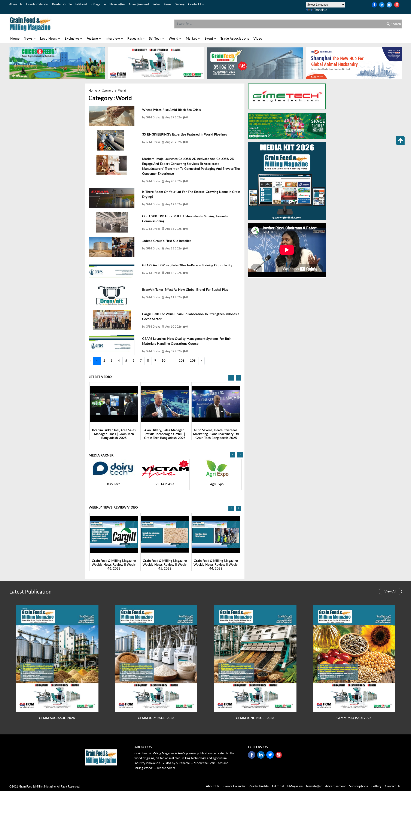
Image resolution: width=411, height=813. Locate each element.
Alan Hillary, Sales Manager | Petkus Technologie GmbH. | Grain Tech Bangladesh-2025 (114, 433)
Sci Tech (155, 38)
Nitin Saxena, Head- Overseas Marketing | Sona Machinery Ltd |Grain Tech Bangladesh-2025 (165, 433)
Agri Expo (165, 484)
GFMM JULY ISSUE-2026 (156, 718)
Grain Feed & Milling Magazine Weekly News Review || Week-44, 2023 (165, 564)
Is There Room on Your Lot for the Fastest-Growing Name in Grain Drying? (191, 194)
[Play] (114, 404)
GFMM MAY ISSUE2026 (354, 718)
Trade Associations (234, 38)
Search (395, 24)
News (29, 38)
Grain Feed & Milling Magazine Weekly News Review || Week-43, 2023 (216, 564)
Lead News (49, 38)
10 (163, 360)
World (174, 38)
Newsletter (117, 4)
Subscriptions (161, 4)
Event (209, 38)
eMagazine (98, 4)
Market (192, 38)
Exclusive (72, 38)
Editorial (81, 4)
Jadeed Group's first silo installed (167, 241)
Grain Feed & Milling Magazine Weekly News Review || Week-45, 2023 (114, 564)
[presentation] (231, 377)
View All (390, 591)
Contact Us (196, 4)
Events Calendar (37, 4)
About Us (15, 4)
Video (257, 38)
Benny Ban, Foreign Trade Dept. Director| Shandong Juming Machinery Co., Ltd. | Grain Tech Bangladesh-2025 (215, 435)
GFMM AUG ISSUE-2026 (57, 718)
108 (182, 360)
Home (14, 38)
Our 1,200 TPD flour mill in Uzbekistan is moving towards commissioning (185, 219)
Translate (320, 10)
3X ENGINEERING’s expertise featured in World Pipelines (184, 134)
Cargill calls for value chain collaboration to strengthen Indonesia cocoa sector (190, 317)
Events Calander (234, 786)
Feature (92, 38)
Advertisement (138, 4)
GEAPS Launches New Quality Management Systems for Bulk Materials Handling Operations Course (186, 341)
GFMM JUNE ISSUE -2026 (255, 718)
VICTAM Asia (113, 484)
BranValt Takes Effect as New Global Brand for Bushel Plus (185, 289)
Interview (113, 38)
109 (193, 360)
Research (135, 38)
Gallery (180, 4)
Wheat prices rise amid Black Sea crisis (171, 110)
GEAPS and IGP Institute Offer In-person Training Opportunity (187, 265)
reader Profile (62, 4)
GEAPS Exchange (217, 484)
